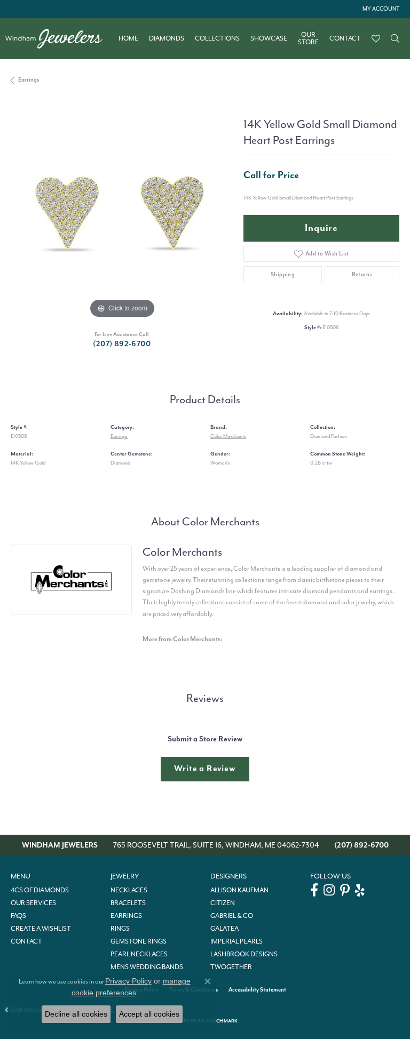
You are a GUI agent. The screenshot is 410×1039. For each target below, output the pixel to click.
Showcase (268, 38)
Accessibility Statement (257, 989)
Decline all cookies (76, 1014)
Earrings (28, 79)
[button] (379, 9)
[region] (122, 210)
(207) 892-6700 (122, 343)
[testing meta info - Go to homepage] (59, 39)
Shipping (283, 274)
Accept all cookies (149, 1014)
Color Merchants (228, 436)
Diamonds (166, 38)
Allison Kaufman (239, 890)
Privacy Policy (128, 981)
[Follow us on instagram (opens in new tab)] (329, 890)
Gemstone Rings (139, 941)
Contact (345, 38)
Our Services (33, 903)
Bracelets (128, 903)
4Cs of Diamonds (40, 890)
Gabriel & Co (231, 916)
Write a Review (204, 768)
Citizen (222, 903)
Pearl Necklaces (139, 954)
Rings (120, 928)
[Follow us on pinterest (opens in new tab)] (345, 890)
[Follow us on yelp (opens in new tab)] (360, 890)
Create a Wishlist (41, 928)
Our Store (308, 38)
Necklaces (129, 890)
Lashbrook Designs (244, 954)
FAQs (18, 916)
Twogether (231, 967)
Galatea (224, 928)
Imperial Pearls (236, 941)
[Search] (395, 38)
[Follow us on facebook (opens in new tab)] (314, 890)
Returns (362, 274)
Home (128, 38)
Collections (217, 38)
